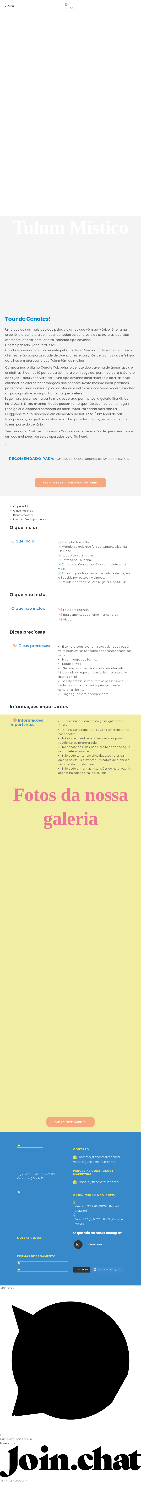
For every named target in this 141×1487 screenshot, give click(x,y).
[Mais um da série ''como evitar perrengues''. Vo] (82, 1253)
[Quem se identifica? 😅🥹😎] (114, 1262)
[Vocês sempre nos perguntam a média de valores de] (82, 1262)
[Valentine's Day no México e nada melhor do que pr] (98, 1258)
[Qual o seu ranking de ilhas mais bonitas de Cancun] (114, 1253)
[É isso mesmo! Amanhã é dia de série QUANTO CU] (98, 1262)
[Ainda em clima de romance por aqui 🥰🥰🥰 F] (82, 1258)
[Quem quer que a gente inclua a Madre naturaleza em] (114, 1258)
